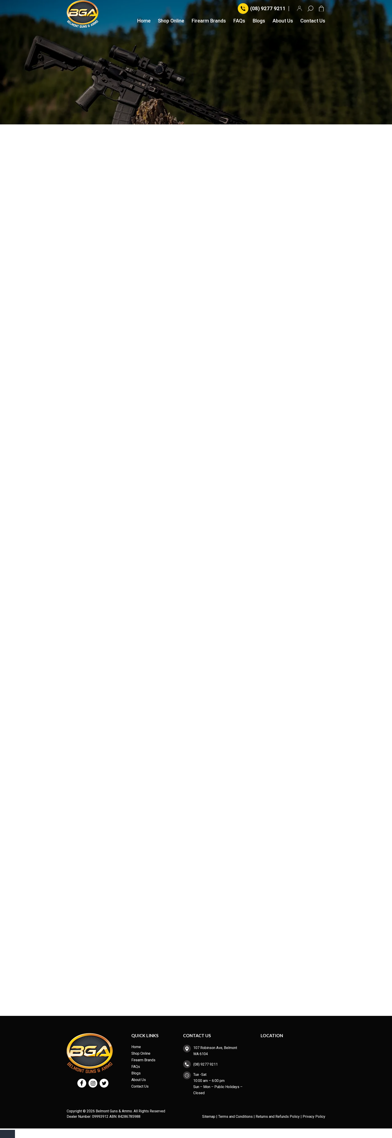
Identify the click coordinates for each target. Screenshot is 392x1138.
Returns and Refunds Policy (278, 1116)
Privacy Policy (314, 1116)
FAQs (239, 21)
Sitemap (208, 1116)
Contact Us (312, 21)
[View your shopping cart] (322, 8)
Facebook (81, 1083)
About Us (282, 21)
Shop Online (171, 21)
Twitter (104, 1083)
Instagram (92, 1083)
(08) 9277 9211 (268, 8)
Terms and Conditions (235, 1116)
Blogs (258, 21)
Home (144, 21)
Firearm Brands (208, 21)
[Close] (7, 1134)
